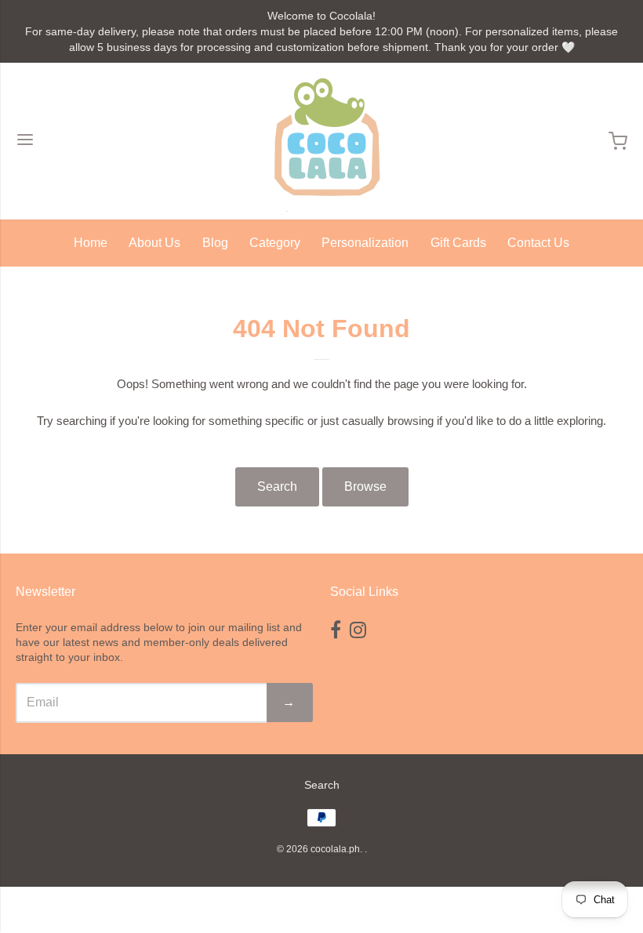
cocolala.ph (335, 849)
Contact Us (538, 242)
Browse (365, 486)
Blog (215, 242)
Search (277, 486)
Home (90, 242)
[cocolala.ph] (321, 141)
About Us (154, 242)
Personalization (365, 242)
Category (274, 242)
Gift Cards (458, 242)
